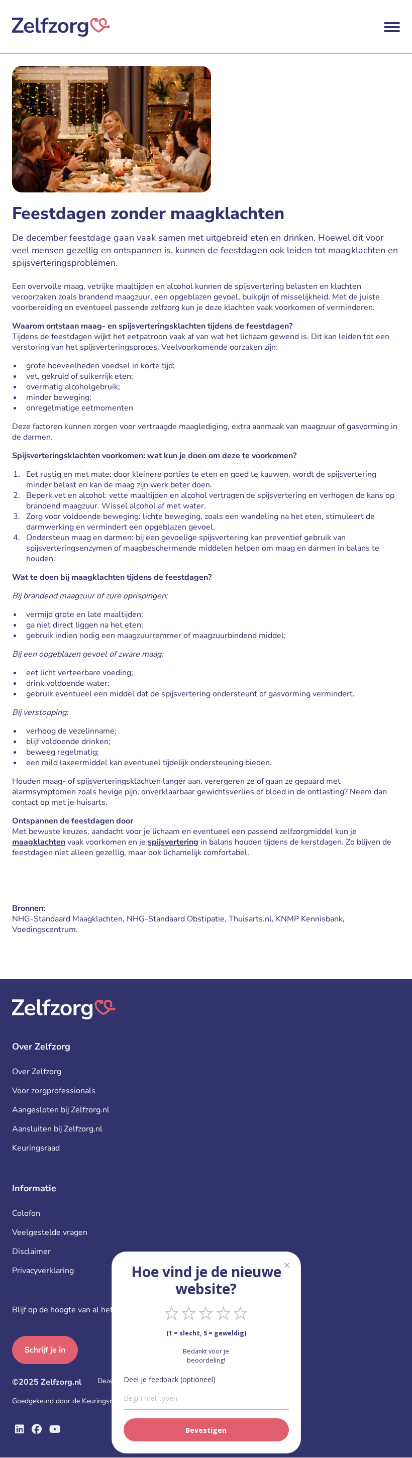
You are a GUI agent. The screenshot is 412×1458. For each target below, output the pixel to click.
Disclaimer (31, 1251)
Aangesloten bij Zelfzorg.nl (61, 1109)
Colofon (26, 1213)
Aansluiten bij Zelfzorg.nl (57, 1128)
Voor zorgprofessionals (53, 1090)
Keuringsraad (36, 1148)
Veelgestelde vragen (49, 1232)
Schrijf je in (45, 1350)
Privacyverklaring (43, 1270)
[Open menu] (392, 27)
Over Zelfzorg (36, 1071)
